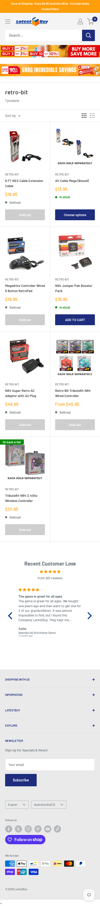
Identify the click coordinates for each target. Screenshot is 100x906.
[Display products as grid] (84, 115)
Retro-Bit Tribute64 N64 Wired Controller (73, 393)
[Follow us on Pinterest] (38, 829)
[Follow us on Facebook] (8, 829)
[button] (11, 615)
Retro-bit (12, 174)
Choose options (75, 215)
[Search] (88, 35)
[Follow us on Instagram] (28, 829)
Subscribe (21, 780)
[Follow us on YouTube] (47, 829)
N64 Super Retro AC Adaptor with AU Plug (20, 393)
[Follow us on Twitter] (18, 829)
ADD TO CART (75, 320)
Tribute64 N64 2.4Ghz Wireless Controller (21, 498)
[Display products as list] (92, 115)
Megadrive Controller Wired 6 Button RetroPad (25, 288)
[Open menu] (7, 21)
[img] (50, 571)
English (12, 804)
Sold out (25, 215)
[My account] (80, 21)
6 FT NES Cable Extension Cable (24, 183)
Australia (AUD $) (44, 804)
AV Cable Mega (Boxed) (72, 181)
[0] (90, 21)
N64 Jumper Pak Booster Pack (73, 288)
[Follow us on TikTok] (57, 829)
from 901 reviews (50, 578)
